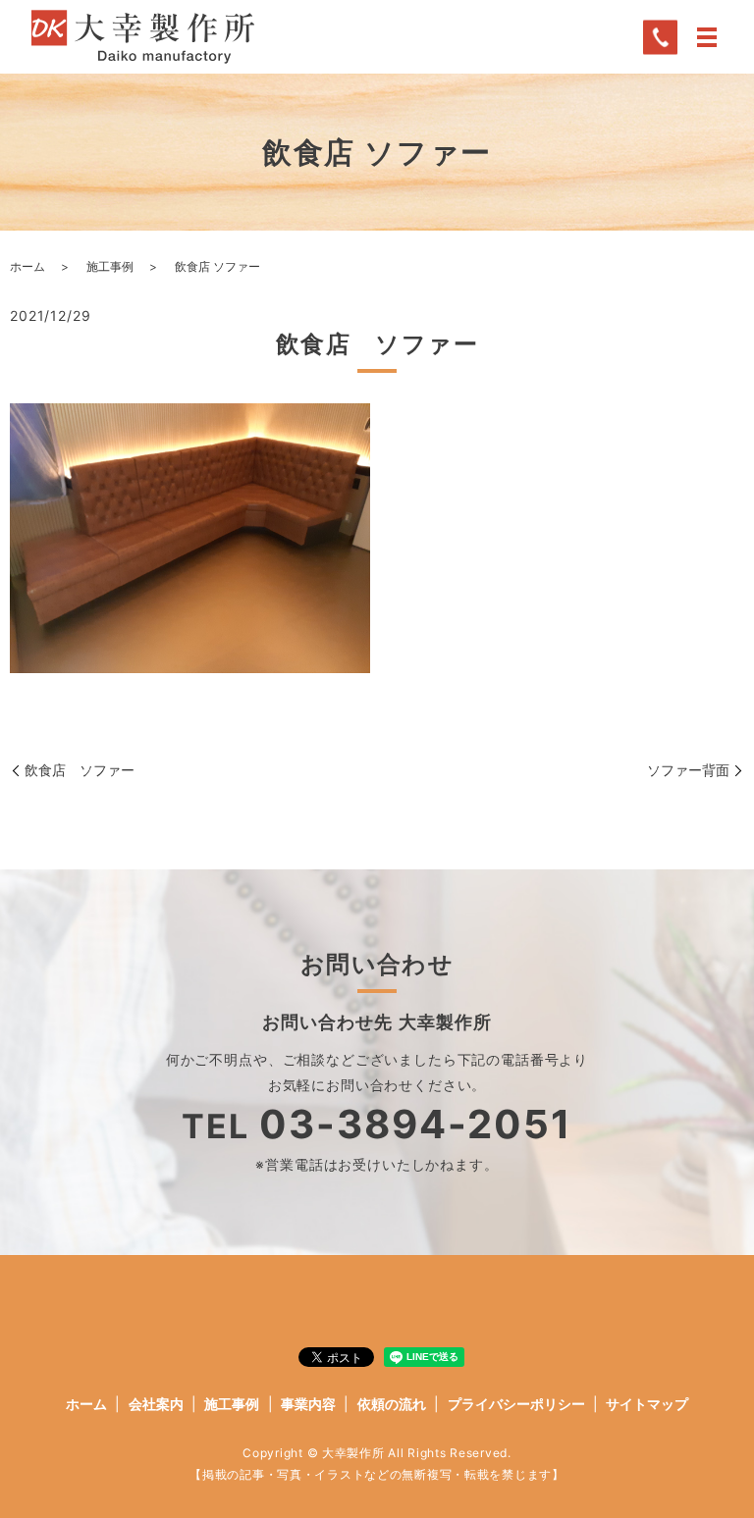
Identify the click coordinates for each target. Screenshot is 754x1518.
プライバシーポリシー (516, 1403)
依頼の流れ (391, 1403)
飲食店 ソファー (80, 769)
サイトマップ (647, 1403)
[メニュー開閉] (707, 37)
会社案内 (156, 1403)
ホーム (27, 266)
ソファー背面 (688, 769)
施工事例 (110, 266)
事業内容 (308, 1403)
